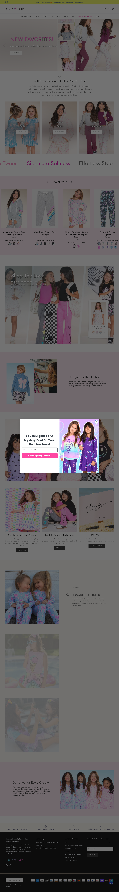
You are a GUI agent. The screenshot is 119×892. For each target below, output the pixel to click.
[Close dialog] (96, 421)
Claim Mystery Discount (39, 455)
